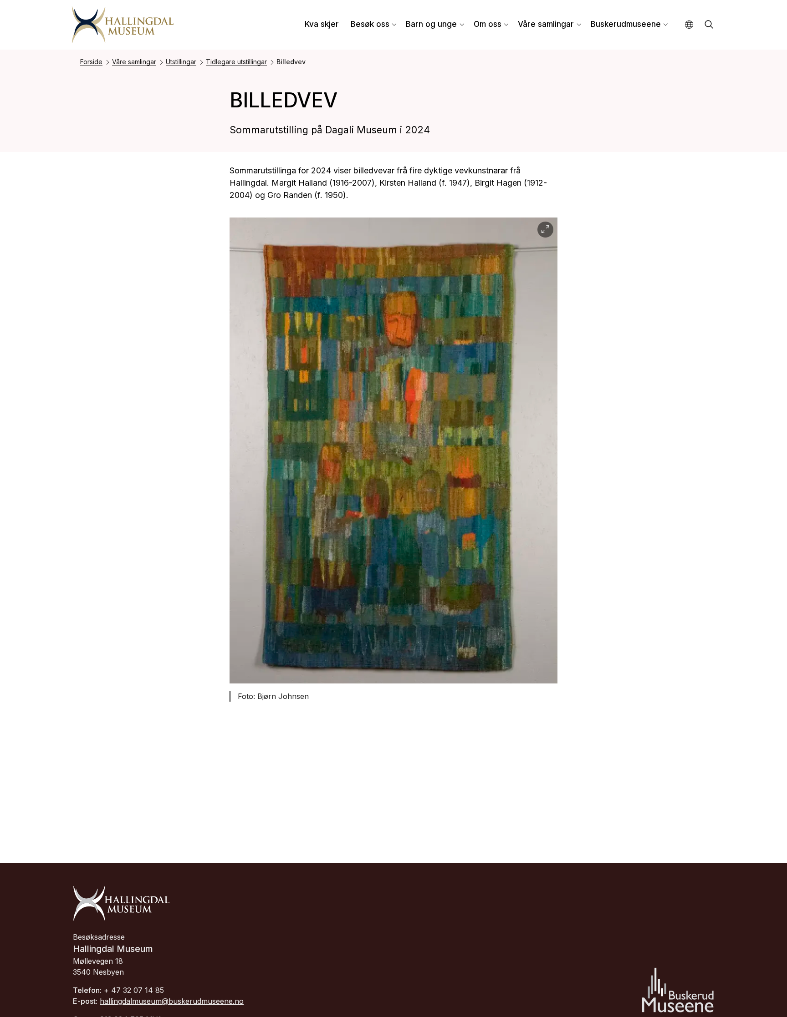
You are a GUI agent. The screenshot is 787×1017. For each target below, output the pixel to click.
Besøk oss (370, 24)
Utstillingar (181, 62)
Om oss (487, 24)
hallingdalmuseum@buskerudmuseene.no (172, 1001)
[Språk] (689, 24)
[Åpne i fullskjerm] (545, 230)
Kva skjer (322, 24)
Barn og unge (431, 24)
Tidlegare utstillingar (236, 62)
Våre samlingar (546, 24)
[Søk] (709, 25)
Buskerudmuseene (626, 24)
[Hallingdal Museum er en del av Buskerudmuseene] (678, 991)
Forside (91, 62)
